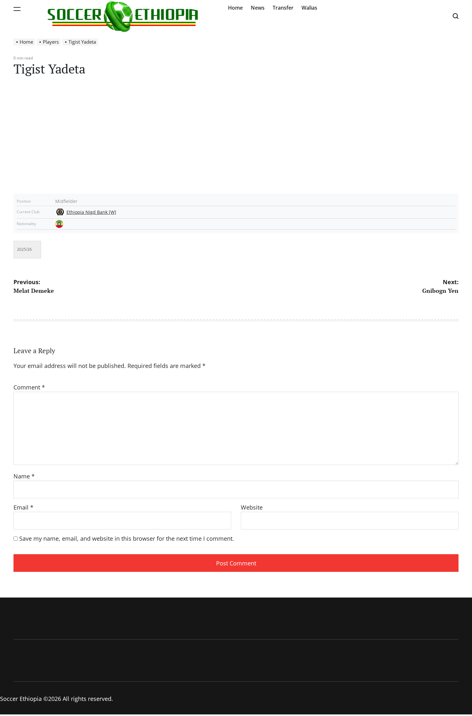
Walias (309, 7)
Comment (29, 387)
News (258, 7)
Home (235, 7)
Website (252, 507)
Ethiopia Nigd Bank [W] (91, 212)
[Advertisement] (236, 139)
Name (24, 476)
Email (23, 507)
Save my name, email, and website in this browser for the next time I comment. (126, 538)
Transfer (283, 7)
